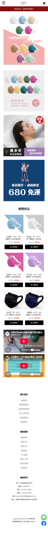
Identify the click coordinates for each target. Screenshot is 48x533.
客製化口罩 (24, 459)
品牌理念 (24, 400)
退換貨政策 (24, 463)
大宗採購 (24, 455)
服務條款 (24, 422)
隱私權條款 (24, 418)
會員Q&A (24, 446)
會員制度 (24, 450)
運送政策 (24, 468)
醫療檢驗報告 (24, 405)
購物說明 (24, 437)
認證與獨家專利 (24, 409)
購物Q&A (24, 442)
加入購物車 (14, 247)
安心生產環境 (24, 413)
